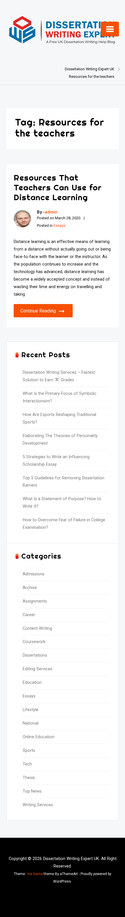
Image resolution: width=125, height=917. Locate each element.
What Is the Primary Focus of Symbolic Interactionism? (60, 397)
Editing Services (37, 668)
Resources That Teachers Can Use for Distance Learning (58, 187)
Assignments (35, 601)
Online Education (38, 736)
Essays (59, 225)
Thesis (29, 777)
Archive (30, 587)
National (30, 723)
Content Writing (37, 628)
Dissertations (35, 655)
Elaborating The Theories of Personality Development (60, 439)
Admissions (33, 574)
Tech (27, 764)
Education (32, 682)
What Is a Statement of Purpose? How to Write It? (62, 502)
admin (51, 212)
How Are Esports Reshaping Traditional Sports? (59, 418)
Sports (29, 750)
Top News (32, 791)
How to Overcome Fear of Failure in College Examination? (64, 524)
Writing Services (38, 804)
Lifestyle (30, 709)
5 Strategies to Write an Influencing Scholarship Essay (56, 460)
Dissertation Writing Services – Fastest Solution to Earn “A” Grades (59, 376)
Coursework (34, 641)
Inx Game (35, 874)
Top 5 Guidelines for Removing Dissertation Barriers (63, 482)
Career (29, 614)
